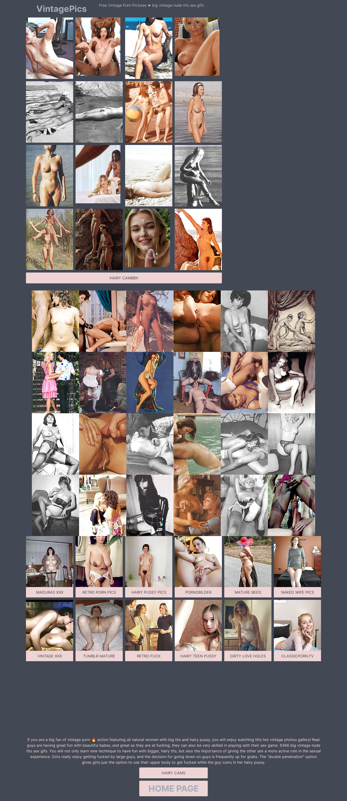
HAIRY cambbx (124, 278)
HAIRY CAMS (173, 773)
